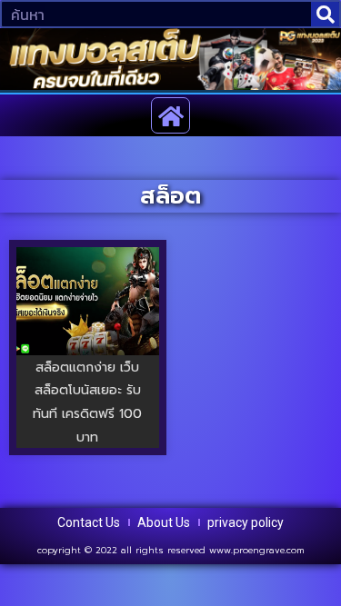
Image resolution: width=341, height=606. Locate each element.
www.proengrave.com (257, 550)
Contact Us (88, 522)
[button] (170, 115)
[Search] (325, 14)
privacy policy (245, 522)
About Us (163, 522)
